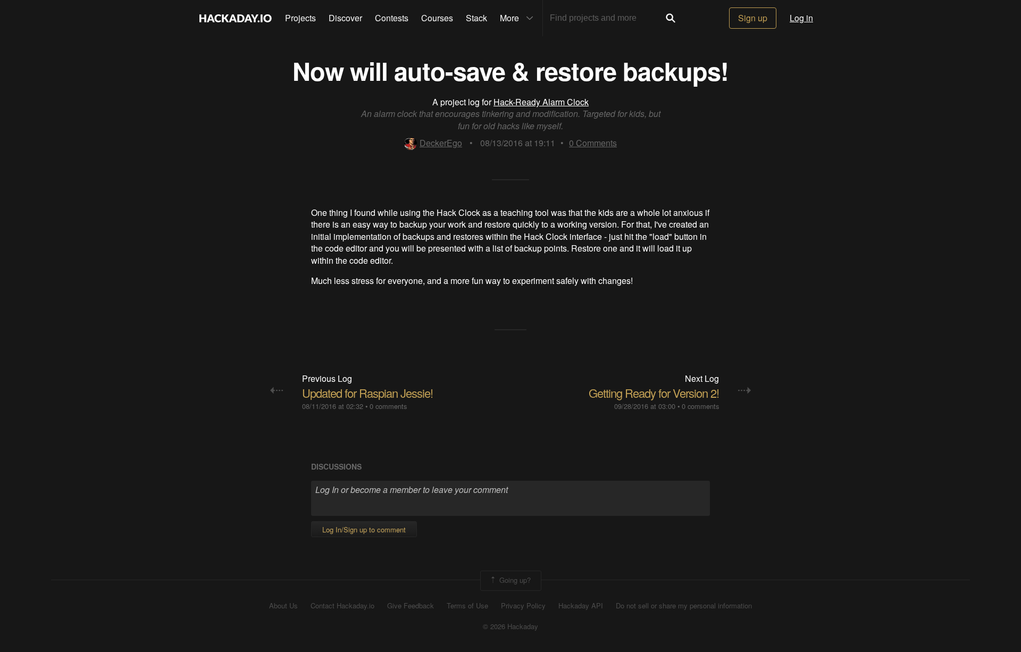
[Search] (670, 18)
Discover (345, 18)
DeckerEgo (441, 143)
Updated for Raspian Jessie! (367, 392)
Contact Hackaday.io (342, 606)
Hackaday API (580, 606)
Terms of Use (467, 606)
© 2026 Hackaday (510, 626)
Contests (391, 18)
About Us (283, 606)
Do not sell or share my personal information (684, 606)
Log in (801, 18)
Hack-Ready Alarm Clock (541, 102)
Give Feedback (410, 606)
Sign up (752, 18)
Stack (476, 18)
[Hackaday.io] (236, 18)
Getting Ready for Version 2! (654, 392)
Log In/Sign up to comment (364, 529)
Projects (300, 18)
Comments (593, 143)
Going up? (514, 579)
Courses (437, 18)
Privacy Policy (523, 606)
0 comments (388, 406)
